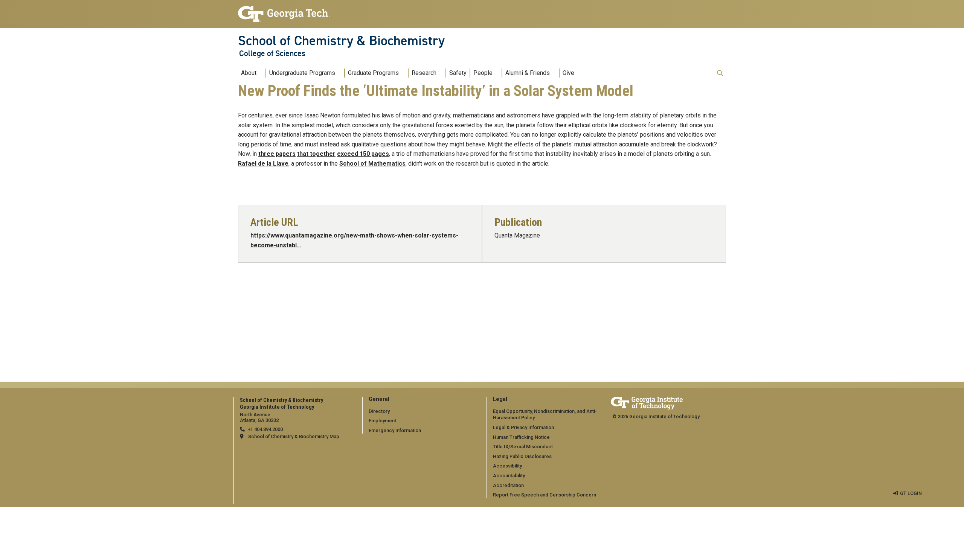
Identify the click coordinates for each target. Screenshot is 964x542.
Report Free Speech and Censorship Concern (544, 495)
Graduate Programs (373, 72)
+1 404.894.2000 (265, 429)
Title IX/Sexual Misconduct (523, 446)
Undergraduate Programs (302, 72)
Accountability (509, 475)
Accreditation (508, 485)
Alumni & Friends (527, 72)
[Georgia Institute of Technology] (284, 10)
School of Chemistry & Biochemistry (341, 40)
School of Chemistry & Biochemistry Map (293, 436)
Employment (382, 420)
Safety (458, 72)
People (483, 72)
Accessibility (507, 466)
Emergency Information (395, 430)
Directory (379, 411)
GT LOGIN (911, 493)
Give (568, 72)
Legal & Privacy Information (523, 427)
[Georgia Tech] (647, 402)
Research (424, 72)
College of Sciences (272, 53)
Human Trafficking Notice (521, 437)
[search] (720, 73)
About (248, 72)
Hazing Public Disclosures (522, 456)
